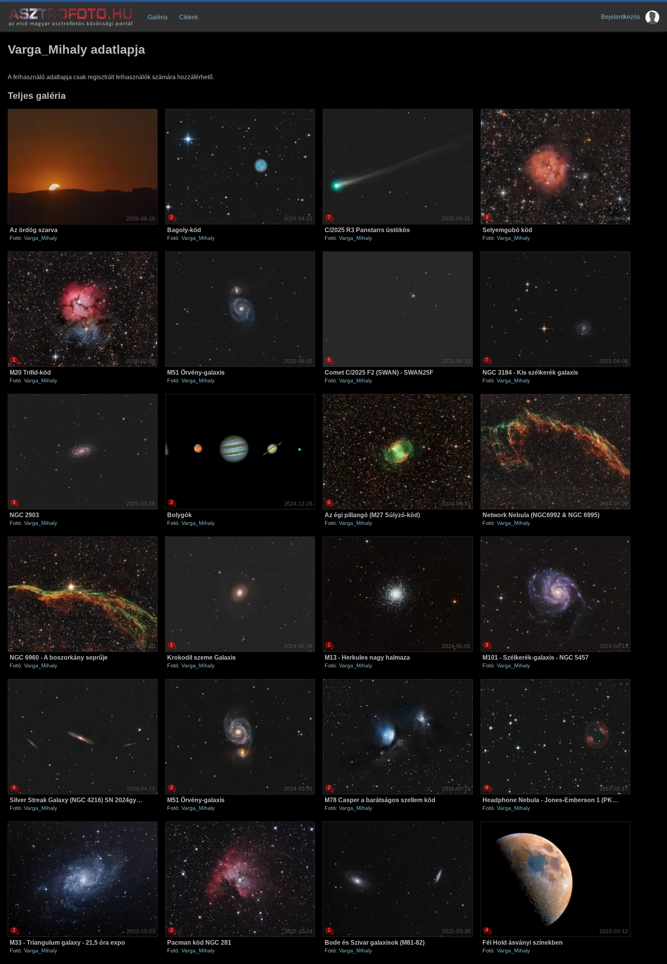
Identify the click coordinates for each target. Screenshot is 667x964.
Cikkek (188, 17)
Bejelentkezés (620, 17)
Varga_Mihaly (40, 238)
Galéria (157, 17)
